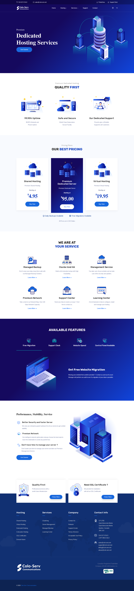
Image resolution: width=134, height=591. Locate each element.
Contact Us (71, 520)
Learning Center (101, 298)
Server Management (48, 524)
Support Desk (113, 2)
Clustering (45, 520)
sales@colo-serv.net (40, 2)
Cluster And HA (67, 267)
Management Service (102, 267)
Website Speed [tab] (79, 345)
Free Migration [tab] (29, 345)
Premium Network (32, 298)
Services (74, 8)
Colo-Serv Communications (28, 585)
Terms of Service (73, 532)
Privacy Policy (72, 539)
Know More (56, 497)
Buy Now (32, 204)
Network (70, 524)
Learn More (31, 277)
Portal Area (101, 2)
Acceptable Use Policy (75, 535)
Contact (95, 8)
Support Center (67, 298)
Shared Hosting (21, 520)
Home (54, 8)
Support (85, 8)
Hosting (62, 8)
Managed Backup (32, 267)
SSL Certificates (21, 535)
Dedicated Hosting (22, 528)
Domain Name (20, 539)
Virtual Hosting (20, 524)
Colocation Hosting (22, 532)
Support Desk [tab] (54, 345)
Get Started (24, 49)
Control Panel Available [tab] (105, 345)
